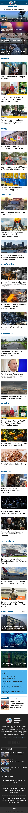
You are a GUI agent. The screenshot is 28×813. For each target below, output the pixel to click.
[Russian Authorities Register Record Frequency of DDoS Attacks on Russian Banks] (14, 659)
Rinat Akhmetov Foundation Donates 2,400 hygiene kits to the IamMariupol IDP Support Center (14, 800)
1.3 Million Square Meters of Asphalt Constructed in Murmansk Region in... (11, 353)
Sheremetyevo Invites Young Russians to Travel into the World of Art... (13, 604)
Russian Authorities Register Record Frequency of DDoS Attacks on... (14, 664)
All (20, 611)
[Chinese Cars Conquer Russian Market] (14, 318)
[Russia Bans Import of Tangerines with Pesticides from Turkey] (14, 435)
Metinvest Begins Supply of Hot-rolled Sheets (13, 213)
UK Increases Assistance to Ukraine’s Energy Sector (11, 189)
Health (3, 49)
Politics (4, 676)
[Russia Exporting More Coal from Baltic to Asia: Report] (5, 754)
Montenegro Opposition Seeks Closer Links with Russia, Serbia (17, 704)
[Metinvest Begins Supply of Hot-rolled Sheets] (14, 203)
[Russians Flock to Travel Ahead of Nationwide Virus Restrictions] (14, 573)
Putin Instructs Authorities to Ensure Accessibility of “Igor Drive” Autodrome (12, 376)
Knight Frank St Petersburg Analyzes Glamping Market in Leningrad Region (12, 257)
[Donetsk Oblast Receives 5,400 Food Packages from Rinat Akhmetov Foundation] (14, 88)
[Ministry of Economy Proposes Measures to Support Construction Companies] (14, 224)
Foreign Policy (6, 686)
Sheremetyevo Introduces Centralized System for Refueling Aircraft (14, 561)
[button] (26, 3)
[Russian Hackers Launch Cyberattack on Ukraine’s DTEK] (14, 502)
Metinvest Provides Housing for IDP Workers (13, 78)
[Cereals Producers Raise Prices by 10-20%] (14, 455)
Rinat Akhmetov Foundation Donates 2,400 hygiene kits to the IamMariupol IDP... (12, 122)
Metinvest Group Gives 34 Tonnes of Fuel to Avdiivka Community (14, 168)
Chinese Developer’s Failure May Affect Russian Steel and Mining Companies (13, 284)
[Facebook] (9, 742)
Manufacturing (4, 279)
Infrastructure (3, 348)
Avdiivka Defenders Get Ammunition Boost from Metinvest (10, 491)
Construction (3, 209)
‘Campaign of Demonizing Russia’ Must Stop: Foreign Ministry (13, 677)
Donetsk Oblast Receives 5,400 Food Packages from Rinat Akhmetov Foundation (13, 99)
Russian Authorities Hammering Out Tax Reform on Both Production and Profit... (13, 306)
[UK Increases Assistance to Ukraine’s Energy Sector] (14, 179)
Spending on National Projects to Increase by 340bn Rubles (13, 397)
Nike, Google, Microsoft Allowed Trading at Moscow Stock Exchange (13, 627)
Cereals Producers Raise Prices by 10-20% (14, 465)
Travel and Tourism (5, 556)
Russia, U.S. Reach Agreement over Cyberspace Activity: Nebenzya (12, 534)
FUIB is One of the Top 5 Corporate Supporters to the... (12, 147)
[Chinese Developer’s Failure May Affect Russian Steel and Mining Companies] (14, 273)
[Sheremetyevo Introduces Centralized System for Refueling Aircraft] (14, 550)
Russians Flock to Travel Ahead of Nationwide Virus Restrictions (14, 583)
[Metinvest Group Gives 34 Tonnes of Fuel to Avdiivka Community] (14, 158)
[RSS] (14, 742)
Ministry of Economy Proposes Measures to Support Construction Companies (12, 235)
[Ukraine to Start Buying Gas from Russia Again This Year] (5, 762)
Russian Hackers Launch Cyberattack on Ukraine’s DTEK (13, 512)
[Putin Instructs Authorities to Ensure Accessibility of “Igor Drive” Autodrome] (14, 365)
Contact (14, 808)
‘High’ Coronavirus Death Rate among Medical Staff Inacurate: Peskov (12, 682)
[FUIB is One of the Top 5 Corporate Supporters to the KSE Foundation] (14, 138)
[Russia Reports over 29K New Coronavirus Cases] (14, 641)
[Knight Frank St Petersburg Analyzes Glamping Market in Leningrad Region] (14, 246)
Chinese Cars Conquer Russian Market (12, 328)
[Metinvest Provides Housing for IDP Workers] (14, 68)
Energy (3, 16)
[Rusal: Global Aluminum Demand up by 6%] (5, 769)
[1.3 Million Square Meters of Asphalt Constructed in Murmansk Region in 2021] (14, 342)
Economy (3, 38)
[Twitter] (18, 742)
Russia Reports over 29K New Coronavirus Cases (11, 645)
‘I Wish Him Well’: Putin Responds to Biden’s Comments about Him (12, 687)
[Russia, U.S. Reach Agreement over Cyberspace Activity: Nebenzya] (14, 523)
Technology (3, 486)
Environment (4, 27)
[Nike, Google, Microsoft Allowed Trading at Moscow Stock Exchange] (14, 622)
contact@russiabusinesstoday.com (17, 737)
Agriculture (3, 94)
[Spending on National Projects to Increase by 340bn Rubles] (14, 387)
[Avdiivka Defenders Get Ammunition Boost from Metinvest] (14, 480)
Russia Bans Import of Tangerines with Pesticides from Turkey (14, 445)
